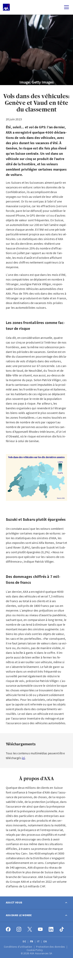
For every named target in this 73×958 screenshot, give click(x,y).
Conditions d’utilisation (18, 946)
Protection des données (50, 946)
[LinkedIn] (51, 929)
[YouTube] (40, 929)
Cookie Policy (35, 950)
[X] (29, 929)
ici (23, 758)
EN (45, 941)
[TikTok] (61, 929)
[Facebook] (8, 929)
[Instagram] (19, 929)
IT (38, 941)
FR (32, 941)
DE (25, 941)
